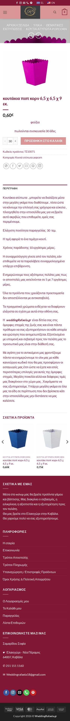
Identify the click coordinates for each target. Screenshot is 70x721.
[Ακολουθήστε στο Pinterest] (31, 3)
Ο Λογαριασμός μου (16, 601)
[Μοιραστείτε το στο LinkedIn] (40, 166)
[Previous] (3, 449)
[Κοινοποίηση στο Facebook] (13, 166)
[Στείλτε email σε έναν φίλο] (26, 166)
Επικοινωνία (11, 550)
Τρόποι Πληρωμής (15, 565)
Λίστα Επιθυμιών (14, 622)
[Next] (67, 449)
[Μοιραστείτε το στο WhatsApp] (6, 166)
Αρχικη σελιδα (18, 25)
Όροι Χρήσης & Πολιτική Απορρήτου (26, 579)
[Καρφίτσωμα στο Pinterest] (33, 166)
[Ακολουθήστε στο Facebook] (17, 3)
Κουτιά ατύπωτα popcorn (28, 157)
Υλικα (37, 25)
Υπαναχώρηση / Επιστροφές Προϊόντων (29, 572)
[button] (5, 12)
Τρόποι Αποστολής (15, 557)
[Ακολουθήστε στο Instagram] (20, 3)
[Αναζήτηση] (54, 12)
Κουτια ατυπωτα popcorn (46, 29)
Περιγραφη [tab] (10, 188)
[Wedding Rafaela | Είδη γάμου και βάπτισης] (30, 12)
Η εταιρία (9, 543)
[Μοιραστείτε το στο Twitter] (20, 166)
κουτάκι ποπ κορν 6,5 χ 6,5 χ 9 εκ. (16, 462)
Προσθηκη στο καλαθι (43, 140)
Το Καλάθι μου (12, 608)
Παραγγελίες (11, 615)
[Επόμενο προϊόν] (31, 35)
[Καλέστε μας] (28, 3)
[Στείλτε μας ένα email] (24, 3)
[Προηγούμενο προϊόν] (38, 35)
